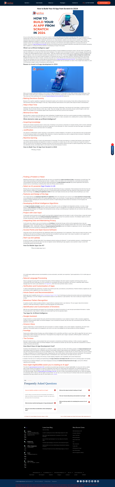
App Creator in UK (48, 186)
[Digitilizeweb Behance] (95, 481)
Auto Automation (76, 450)
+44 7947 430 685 (89, 2)
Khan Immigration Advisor (78, 452)
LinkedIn (55, 374)
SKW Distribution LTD (77, 431)
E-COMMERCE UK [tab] (47, 472)
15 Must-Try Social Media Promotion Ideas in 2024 (36, 416)
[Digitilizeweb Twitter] (84, 481)
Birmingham (41, 474)
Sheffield (84, 474)
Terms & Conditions (39, 481)
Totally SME (75, 446)
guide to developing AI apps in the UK (49, 295)
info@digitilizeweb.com (32, 454)
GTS (73, 441)
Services (27, 2)
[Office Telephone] (25, 447)
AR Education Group (77, 448)
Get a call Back (112, 150)
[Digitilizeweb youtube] (89, 481)
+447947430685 (30, 442)
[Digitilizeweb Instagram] (78, 481)
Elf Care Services (76, 437)
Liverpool (68, 474)
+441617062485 (30, 447)
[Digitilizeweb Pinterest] (92, 481)
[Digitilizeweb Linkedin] (86, 481)
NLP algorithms (47, 283)
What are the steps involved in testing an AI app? (70, 390)
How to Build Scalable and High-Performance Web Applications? (75, 416)
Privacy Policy (47, 481)
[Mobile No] (25, 442)
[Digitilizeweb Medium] (98, 481)
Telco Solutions (76, 443)
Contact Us (75, 2)
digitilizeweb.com (29, 481)
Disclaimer (54, 481)
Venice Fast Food (76, 439)
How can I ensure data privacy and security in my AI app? (72, 395)
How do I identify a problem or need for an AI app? (36, 390)
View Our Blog (46, 429)
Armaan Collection (76, 433)
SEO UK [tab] (69, 472)
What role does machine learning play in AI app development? (39, 403)
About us (50, 2)
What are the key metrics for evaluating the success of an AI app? (73, 402)
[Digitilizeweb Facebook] (81, 481)
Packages (62, 2)
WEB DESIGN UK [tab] (36, 472)
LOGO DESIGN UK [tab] (78, 472)
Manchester (31, 474)
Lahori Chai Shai (76, 435)
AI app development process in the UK (66, 59)
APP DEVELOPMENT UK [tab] (59, 472)
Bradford (51, 474)
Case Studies (39, 2)
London (75, 474)
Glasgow (59, 474)
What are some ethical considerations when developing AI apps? (38, 409)
